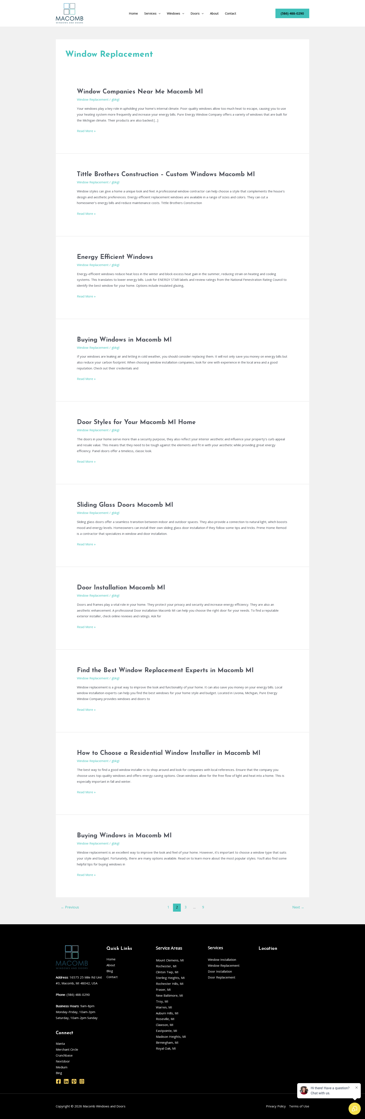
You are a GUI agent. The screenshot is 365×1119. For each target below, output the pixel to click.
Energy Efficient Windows (115, 257)
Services (150, 13)
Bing (59, 1073)
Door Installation (220, 971)
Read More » (86, 130)
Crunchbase (64, 1055)
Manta (60, 1043)
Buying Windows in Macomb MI (124, 340)
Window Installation (222, 959)
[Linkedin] (66, 1081)
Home (133, 13)
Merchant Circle (67, 1049)
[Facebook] (58, 1081)
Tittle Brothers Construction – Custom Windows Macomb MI (166, 174)
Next (298, 907)
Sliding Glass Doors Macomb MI (125, 505)
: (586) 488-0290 (73, 994)
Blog (109, 971)
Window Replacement (93, 99)
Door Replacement (221, 977)
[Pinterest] (74, 1081)
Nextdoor (63, 1061)
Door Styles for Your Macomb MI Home (136, 422)
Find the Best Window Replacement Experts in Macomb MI (165, 670)
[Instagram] (81, 1081)
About (214, 13)
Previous (70, 907)
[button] (159, 13)
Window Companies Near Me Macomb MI (140, 92)
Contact (230, 13)
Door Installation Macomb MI (121, 588)
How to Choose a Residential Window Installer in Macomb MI (168, 753)
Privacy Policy (276, 1106)
